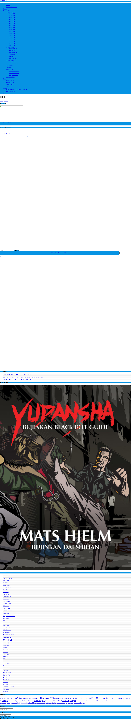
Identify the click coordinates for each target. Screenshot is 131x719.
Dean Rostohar (7, 596)
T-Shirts (5, 88)
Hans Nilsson (6, 613)
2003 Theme (12, 23)
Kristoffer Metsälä (6, 623)
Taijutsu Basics (9, 69)
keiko (5, 701)
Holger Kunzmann (9, 616)
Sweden (9, 703)
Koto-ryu (11, 56)
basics (15, 698)
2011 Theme (12, 39)
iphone (104, 698)
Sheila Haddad (6, 677)
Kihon (19, 700)
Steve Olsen (5, 684)
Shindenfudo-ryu (13, 48)
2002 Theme (12, 21)
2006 (5, 698)
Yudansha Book (10, 82)
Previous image (7, 122)
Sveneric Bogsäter (8, 686)
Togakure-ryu (12, 58)
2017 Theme (12, 43)
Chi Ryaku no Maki (14, 73)
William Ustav (5, 691)
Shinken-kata (9, 67)
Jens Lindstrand (6, 618)
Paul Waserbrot (5, 656)
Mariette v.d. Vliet (8, 635)
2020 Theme (12, 45)
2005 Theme (12, 27)
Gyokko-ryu (12, 54)
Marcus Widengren (6, 632)
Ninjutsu (79, 700)
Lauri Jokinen (7, 627)
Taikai (31, 703)
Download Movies (7, 11)
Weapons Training (10, 77)
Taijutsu (23, 703)
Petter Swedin (6, 663)
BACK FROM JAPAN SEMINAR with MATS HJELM (17, 374)
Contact (5, 9)
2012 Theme (12, 41)
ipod (113, 698)
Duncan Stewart (7, 603)
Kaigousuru (121, 698)
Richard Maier (5, 665)
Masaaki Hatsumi (7, 637)
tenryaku (52, 703)
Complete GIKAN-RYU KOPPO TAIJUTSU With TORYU (18, 379)
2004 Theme (12, 25)
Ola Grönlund (6, 654)
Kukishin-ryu (12, 50)
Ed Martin (6, 606)
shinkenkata (119, 700)
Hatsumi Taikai (12, 61)
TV (4, 93)
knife (32, 700)
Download (47, 698)
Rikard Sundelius (6, 668)
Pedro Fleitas (5, 658)
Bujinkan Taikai (10, 60)
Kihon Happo (25, 700)
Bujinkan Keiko (10, 12)
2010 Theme (12, 37)
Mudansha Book (10, 80)
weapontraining (79, 703)
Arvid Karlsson (6, 583)
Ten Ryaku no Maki (14, 71)
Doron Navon (6, 601)
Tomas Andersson (6, 689)
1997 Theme (12, 13)
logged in (8, 133)
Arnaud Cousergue (7, 578)
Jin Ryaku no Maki (13, 75)
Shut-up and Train (10, 91)
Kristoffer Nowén (6, 625)
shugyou (124, 700)
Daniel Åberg (6, 592)
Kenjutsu (13, 701)
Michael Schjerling (7, 642)
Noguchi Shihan (6, 649)
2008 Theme (12, 33)
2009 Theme (12, 35)
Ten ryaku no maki (61, 703)
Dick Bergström (6, 599)
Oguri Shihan (5, 652)
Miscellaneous (9, 65)
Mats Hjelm (8, 640)
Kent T (4, 620)
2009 (8, 698)
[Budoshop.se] (65, 0)
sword (15, 703)
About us (8, 5)
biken (22, 698)
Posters (7, 86)
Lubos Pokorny (7, 630)
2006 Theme (12, 29)
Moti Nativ (5, 647)
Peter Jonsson (5, 661)
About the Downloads (11, 7)
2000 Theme (12, 17)
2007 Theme (12, 31)
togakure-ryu (69, 703)
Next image (6, 124)
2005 (1, 698)
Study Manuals (9, 84)
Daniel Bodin (6, 589)
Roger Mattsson (7, 672)
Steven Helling (5, 682)
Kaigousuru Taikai (13, 63)
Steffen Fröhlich (6, 679)
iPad (95, 698)
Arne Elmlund (6, 580)
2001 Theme (12, 19)
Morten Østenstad (6, 645)
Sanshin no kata (93, 700)
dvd (55, 698)
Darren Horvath (6, 594)
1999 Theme (12, 15)
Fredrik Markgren (7, 610)
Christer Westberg (6, 585)
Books (4, 79)
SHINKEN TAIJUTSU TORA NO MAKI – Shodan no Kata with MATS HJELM (23, 377)
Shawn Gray (7, 675)
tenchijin (45, 703)
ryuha (85, 701)
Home (4, 3)
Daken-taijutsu (28, 698)
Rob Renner (5, 670)
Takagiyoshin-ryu (13, 52)
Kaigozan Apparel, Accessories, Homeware (16, 89)
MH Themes (13, 718)
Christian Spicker (7, 587)
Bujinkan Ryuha (10, 47)
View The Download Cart (59, 253)
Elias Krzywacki (7, 608)
